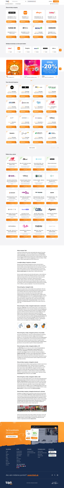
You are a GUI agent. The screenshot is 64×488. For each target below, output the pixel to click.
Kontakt (39, 457)
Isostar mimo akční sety (11, 92)
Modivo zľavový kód (37, 385)
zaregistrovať (33, 257)
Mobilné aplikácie (19, 455)
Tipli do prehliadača (19, 454)
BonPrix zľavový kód (24, 295)
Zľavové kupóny (19, 458)
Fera (26, 366)
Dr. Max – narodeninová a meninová (52, 17)
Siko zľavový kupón (38, 400)
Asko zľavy (41, 397)
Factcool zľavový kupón (33, 299)
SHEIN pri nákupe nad (12, 33)
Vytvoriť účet (56, 1)
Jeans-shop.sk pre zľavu (12, 107)
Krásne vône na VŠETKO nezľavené (25, 107)
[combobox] (19, 1)
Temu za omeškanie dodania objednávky (25, 17)
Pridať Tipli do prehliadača (12, 436)
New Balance (52, 107)
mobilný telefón (30, 349)
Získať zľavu (12, 169)
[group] (10, 49)
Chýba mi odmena (40, 451)
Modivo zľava (19, 299)
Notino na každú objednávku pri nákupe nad (11, 17)
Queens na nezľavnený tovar (12, 138)
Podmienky (15, 23)
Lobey (12, 123)
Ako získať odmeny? (19, 451)
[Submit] (26, 1)
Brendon (18, 381)
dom (25, 393)
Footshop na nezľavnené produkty (52, 123)
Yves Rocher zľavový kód (35, 341)
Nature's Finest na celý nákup (38, 138)
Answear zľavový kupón (38, 295)
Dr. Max (7, 451)
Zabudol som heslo (40, 455)
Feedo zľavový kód (42, 378)
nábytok (25, 394)
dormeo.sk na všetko (25, 123)
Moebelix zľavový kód (21, 400)
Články (17, 457)
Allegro (25, 352)
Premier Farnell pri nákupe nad (52, 92)
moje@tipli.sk (32, 475)
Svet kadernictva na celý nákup (38, 123)
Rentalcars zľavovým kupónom (39, 315)
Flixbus (40, 311)
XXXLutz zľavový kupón (30, 400)
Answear (7, 458)
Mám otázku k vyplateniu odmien (42, 452)
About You (34, 294)
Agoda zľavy (32, 318)
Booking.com (44, 309)
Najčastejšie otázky (19, 452)
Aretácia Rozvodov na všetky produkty (52, 138)
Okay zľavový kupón (37, 353)
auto (18, 311)
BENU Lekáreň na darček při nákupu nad (38, 33)
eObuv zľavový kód (27, 301)
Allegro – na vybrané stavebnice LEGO (38, 17)
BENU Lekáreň (8, 463)
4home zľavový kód (25, 397)
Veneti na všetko (25, 138)
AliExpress (7, 454)
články (30, 417)
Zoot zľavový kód (25, 299)
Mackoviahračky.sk (24, 381)
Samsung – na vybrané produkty (52, 33)
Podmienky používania (30, 451)
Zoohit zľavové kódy (23, 365)
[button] (60, 50)
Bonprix (7, 460)
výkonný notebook (36, 349)
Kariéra (28, 455)
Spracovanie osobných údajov (31, 452)
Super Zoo (30, 366)
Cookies (28, 454)
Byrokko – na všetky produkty (25, 92)
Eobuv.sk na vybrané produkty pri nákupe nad (25, 33)
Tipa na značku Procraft (38, 107)
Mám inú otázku (40, 454)
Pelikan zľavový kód (42, 314)
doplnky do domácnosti (37, 394)
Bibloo (28, 385)
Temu (6, 452)
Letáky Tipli (18, 460)
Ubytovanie (19, 307)
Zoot (21, 385)
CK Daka (33, 317)
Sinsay (41, 294)
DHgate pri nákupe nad (38, 92)
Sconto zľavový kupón (33, 397)
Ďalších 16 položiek (32, 147)
